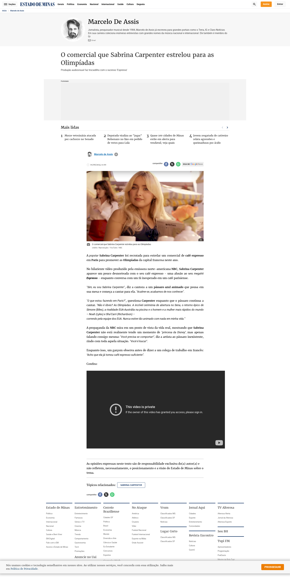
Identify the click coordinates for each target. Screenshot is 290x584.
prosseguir (272, 567)
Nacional (94, 4)
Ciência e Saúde (110, 542)
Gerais (61, 4)
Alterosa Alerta (224, 513)
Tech (77, 546)
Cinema (78, 526)
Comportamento (81, 538)
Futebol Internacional (141, 534)
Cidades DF (108, 517)
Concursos (108, 550)
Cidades (192, 513)
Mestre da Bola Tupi (226, 559)
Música (78, 530)
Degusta (141, 4)
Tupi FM (224, 541)
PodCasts (222, 555)
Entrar (280, 4)
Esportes (107, 555)
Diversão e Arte (109, 538)
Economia (82, 4)
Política (70, 4)
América (135, 513)
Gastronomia (80, 542)
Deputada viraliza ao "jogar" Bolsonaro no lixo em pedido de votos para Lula (124, 139)
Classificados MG (168, 513)
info (116, 154)
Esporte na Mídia (139, 538)
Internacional (108, 4)
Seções (12, 4)
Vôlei (134, 526)
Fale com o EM (52, 542)
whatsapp (178, 164)
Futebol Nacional (139, 530)
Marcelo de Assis (17, 11)
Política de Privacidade (24, 568)
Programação (223, 551)
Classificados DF (167, 517)
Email (94, 40)
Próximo (227, 127)
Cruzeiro (135, 521)
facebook (166, 164)
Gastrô (192, 549)
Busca (254, 4)
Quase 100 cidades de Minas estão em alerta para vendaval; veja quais (167, 139)
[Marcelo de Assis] (90, 154)
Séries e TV (79, 521)
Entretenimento (81, 513)
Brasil (105, 525)
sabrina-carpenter (131, 485)
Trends (78, 534)
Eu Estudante (108, 546)
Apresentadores (224, 546)
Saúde (120, 4)
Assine (266, 4)
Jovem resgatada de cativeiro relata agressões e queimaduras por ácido (210, 139)
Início (4, 11)
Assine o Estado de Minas (57, 546)
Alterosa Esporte (225, 521)
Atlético (135, 517)
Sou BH (223, 531)
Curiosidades (194, 526)
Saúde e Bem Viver (54, 534)
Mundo (106, 534)
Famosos (79, 517)
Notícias (164, 521)
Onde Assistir (137, 542)
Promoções (79, 551)
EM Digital (50, 538)
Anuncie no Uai (85, 557)
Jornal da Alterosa (225, 517)
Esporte (192, 517)
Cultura (130, 4)
